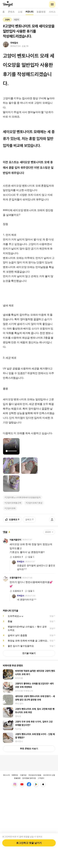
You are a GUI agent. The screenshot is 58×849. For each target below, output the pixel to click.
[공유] (52, 519)
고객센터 (41, 778)
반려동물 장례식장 (29, 778)
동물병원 (17, 778)
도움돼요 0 (14, 519)
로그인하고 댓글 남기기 (29, 843)
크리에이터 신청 (49, 775)
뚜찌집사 (20, 561)
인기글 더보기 (29, 653)
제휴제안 (15, 775)
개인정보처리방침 (34, 775)
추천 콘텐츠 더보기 (29, 748)
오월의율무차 (15, 577)
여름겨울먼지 (15, 539)
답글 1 (31, 557)
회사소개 (6, 775)
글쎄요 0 (29, 519)
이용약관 (23, 775)
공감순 (48, 532)
